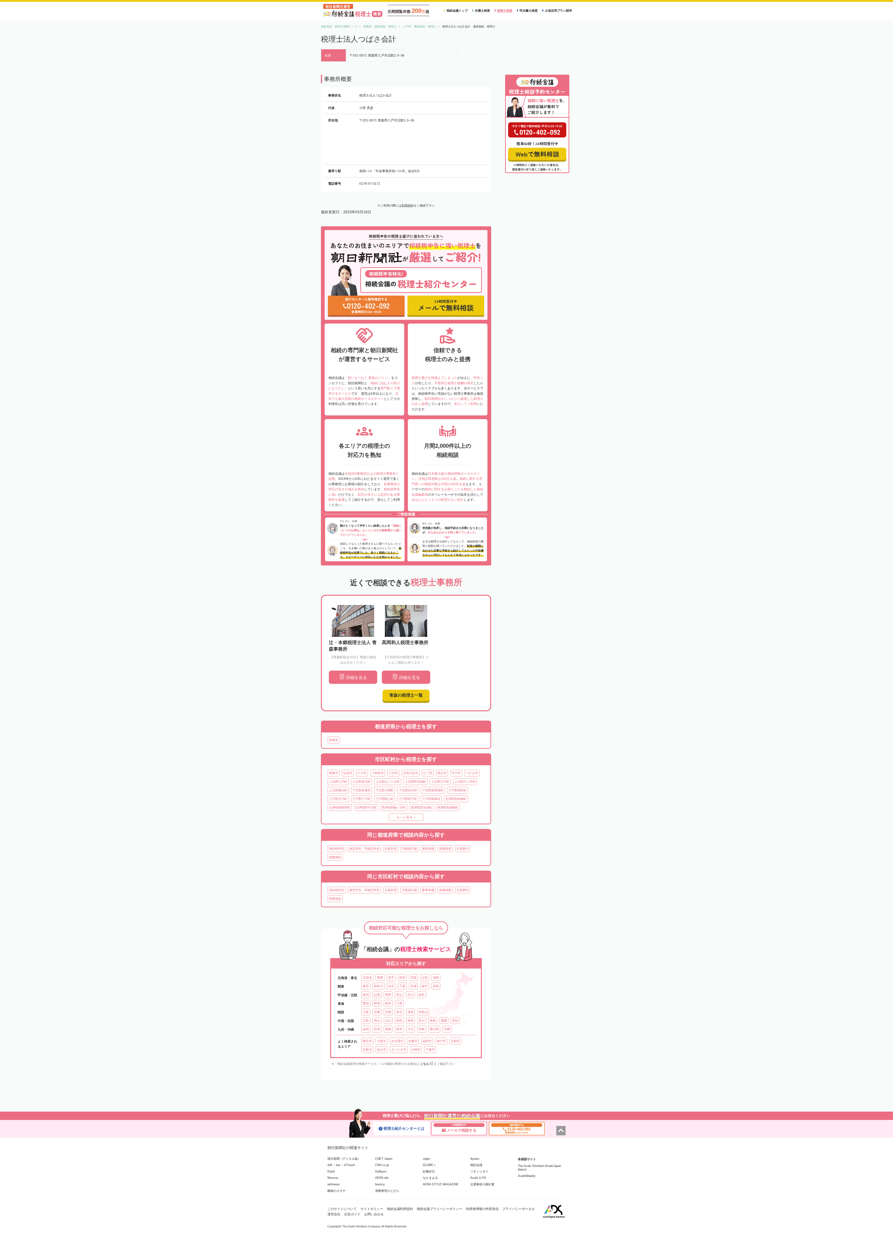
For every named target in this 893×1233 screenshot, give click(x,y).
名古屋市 (397, 1041)
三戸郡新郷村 (431, 799)
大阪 (366, 1012)
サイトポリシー (371, 1209)
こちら (424, 1064)
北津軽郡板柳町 (455, 799)
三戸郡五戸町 (338, 799)
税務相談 (335, 857)
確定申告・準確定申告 (364, 848)
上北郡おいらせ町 (388, 781)
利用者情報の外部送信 (482, 1209)
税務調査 (445, 848)
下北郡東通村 (361, 790)
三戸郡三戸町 (361, 799)
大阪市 (381, 1041)
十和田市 (378, 773)
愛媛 (444, 1020)
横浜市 (367, 1041)
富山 (399, 994)
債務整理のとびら (387, 1191)
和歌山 (423, 1012)
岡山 (377, 1020)
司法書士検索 (529, 10)
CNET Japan (383, 1158)
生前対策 (391, 848)
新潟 (366, 994)
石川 (410, 994)
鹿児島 (434, 1029)
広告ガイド (352, 1214)
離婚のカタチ (336, 1191)
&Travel (349, 1165)
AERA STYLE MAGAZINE (441, 1184)
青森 (380, 977)
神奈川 (378, 986)
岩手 (391, 977)
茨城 (413, 986)
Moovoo (332, 1178)
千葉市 (430, 1049)
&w (338, 1165)
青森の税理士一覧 (406, 695)
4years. (475, 1158)
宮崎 (422, 1029)
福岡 (366, 1029)
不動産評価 (409, 848)
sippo (426, 1158)
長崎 (388, 1029)
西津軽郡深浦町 (421, 807)
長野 (388, 994)
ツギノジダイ (479, 1171)
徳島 (433, 1020)
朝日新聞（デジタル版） (344, 1158)
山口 (388, 1020)
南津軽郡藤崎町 (447, 807)
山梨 (377, 994)
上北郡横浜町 (338, 790)
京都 (388, 1012)
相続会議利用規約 (400, 1209)
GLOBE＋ (429, 1165)
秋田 (402, 977)
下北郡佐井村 (408, 790)
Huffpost (381, 1171)
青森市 (333, 773)
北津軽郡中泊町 (366, 807)
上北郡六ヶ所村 (465, 781)
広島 (366, 1020)
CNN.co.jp (382, 1165)
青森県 (333, 740)
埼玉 (391, 986)
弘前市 (347, 773)
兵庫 (377, 1012)
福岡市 (427, 1041)
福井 (422, 994)
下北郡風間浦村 (432, 790)
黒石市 (441, 773)
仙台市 (381, 1049)
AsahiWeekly (527, 1176)
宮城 (413, 977)
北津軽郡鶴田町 (339, 807)
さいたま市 (398, 1049)
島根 (410, 1020)
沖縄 (447, 1029)
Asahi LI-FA (478, 1178)
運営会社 (333, 1214)
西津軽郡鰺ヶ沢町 (394, 807)
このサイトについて (342, 1209)
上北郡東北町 (361, 781)
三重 (399, 1003)
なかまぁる (430, 1178)
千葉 (402, 986)
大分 (410, 1029)
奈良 (399, 1012)
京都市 (455, 1041)
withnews (333, 1184)
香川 (422, 1020)
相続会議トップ (457, 10)
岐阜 (388, 1003)
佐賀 (377, 1029)
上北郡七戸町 (338, 781)
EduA (331, 1171)
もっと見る (404, 817)
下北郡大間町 (385, 790)
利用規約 (408, 205)
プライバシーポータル (518, 1209)
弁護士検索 (482, 10)
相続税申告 (336, 848)
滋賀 (410, 1012)
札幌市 (412, 1041)
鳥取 (399, 1020)
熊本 (399, 1029)
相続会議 (476, 1165)
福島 (436, 977)
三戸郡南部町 (457, 790)
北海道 (367, 977)
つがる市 (472, 773)
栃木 (425, 986)
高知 (455, 1020)
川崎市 (415, 1049)
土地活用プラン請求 (558, 10)
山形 (425, 977)
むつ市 (427, 773)
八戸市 (362, 773)
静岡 (377, 1003)
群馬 (436, 986)
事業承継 (428, 848)
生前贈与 (462, 848)
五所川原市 (410, 773)
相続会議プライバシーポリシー (439, 1209)
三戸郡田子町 (408, 799)
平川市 (456, 773)
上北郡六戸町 (440, 781)
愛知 (366, 1003)
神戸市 (441, 1041)
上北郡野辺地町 (415, 781)
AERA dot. (382, 1178)
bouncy (380, 1184)
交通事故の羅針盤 (482, 1184)
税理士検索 (504, 10)
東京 (366, 986)
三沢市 (393, 773)
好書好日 (429, 1171)
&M (329, 1165)
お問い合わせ (374, 1214)
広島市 (367, 1049)
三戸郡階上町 (385, 799)
